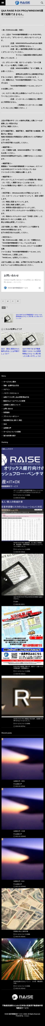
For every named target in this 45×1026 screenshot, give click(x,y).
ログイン (6, 389)
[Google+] (13, 301)
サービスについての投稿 (12, 432)
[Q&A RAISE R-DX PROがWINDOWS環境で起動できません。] (22, 574)
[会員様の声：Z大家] (22, 809)
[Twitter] (8, 301)
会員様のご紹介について (12, 405)
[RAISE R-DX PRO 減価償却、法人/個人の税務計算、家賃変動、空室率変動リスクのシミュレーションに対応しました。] (22, 520)
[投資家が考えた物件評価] (22, 909)
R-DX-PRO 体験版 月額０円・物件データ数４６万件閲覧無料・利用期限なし (28, 667)
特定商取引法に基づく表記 (12, 420)
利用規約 (6, 412)
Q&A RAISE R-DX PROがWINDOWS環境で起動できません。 (28, 598)
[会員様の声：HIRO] (22, 759)
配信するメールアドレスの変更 (14, 401)
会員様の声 (7, 428)
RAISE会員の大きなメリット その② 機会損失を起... (28, 982)
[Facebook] (3, 301)
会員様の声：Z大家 (19, 831)
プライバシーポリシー (11, 416)
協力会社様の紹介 (9, 435)
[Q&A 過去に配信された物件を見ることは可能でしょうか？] (11, 339)
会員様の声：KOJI (19, 881)
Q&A (3, 307)
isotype (26, 1016)
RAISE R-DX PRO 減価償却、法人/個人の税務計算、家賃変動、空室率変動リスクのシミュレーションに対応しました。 (28, 544)
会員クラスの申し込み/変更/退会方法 (16, 397)
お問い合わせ (8, 408)
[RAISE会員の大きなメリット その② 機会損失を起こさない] (22, 959)
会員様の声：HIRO (19, 781)
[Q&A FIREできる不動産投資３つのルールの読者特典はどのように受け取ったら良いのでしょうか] (33, 339)
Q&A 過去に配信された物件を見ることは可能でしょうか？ (10, 351)
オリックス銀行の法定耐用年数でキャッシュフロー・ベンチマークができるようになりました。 (28, 491)
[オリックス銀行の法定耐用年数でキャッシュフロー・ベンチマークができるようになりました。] (22, 468)
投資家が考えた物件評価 (21, 931)
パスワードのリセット (11, 393)
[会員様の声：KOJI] (22, 859)
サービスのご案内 (9, 382)
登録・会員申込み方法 (11, 385)
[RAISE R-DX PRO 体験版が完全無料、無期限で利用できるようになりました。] (22, 696)
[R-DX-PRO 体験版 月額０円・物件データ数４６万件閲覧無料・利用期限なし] (22, 635)
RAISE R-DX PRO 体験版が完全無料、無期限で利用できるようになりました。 (28, 719)
